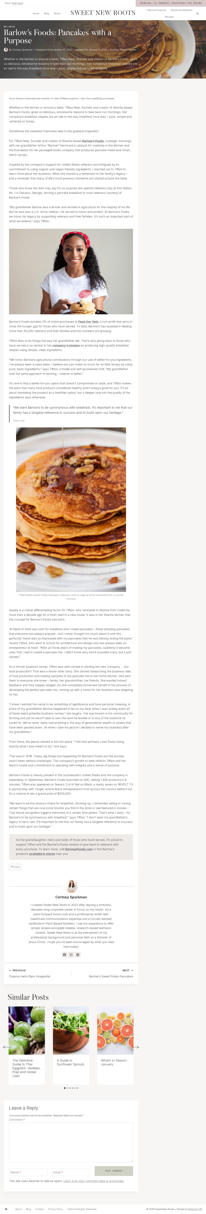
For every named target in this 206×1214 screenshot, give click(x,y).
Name (15, 1172)
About (57, 13)
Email (58, 1172)
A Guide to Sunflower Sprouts (70, 1062)
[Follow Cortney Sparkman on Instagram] (71, 955)
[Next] (134, 1047)
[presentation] (27, 1030)
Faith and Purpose (156, 10)
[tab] (65, 1088)
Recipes (169, 16)
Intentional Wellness (181, 10)
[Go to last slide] (7, 1047)
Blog (46, 13)
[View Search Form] (197, 13)
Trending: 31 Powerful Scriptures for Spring (171, 3)
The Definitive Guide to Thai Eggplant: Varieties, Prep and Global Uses (26, 1068)
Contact (39, 1209)
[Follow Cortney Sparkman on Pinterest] (78, 955)
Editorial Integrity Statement (82, 1209)
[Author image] (6, 50)
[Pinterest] (6, 1209)
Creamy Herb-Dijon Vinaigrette (29, 973)
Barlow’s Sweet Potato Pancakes (111, 973)
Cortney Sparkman (22, 49)
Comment (17, 1119)
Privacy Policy (55, 1209)
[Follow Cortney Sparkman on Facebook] (64, 955)
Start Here (17, 3)
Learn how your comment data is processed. (93, 1181)
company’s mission (66, 345)
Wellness (9, 26)
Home (36, 13)
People (15, 866)
